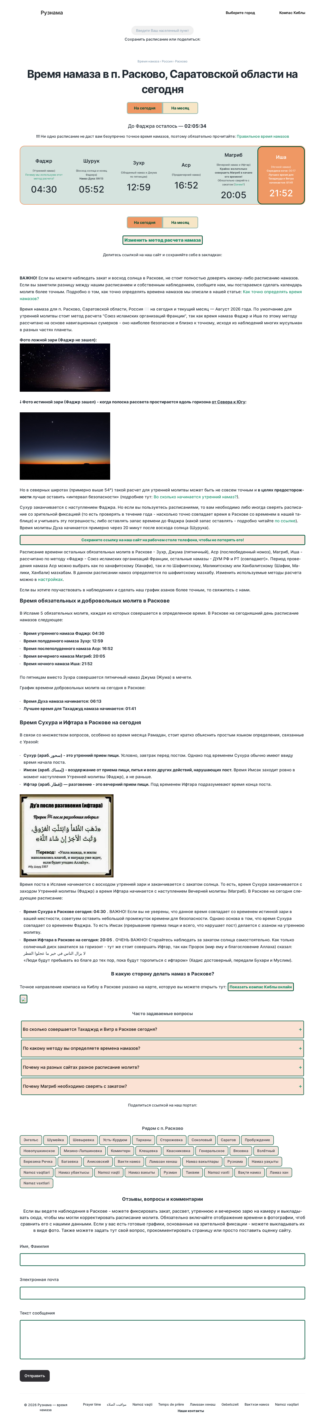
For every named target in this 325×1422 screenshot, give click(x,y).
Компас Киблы (292, 12)
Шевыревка (83, 1140)
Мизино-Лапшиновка (83, 1151)
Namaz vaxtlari (36, 1183)
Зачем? (239, 184)
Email (197, 48)
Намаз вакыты (141, 1172)
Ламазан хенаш (163, 1161)
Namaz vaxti (218, 1172)
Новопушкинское (39, 1151)
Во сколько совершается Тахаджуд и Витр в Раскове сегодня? (90, 1029)
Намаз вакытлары (202, 1161)
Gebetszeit (230, 1404)
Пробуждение (257, 1140)
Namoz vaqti (109, 1172)
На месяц (180, 108)
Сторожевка (171, 1140)
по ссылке (285, 520)
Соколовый (202, 1140)
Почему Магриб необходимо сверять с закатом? (75, 1086)
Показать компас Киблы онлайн (261, 986)
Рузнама (52, 12)
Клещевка (148, 1151)
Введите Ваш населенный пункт (162, 30)
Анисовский (98, 1161)
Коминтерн (120, 1151)
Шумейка (55, 1140)
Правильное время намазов (263, 136)
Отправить (35, 1375)
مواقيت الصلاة (117, 1404)
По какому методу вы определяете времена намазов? (81, 1048)
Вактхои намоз (257, 1404)
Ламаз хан (279, 1172)
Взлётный (266, 1151)
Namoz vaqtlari (37, 1172)
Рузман (170, 1172)
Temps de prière (171, 1404)
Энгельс (31, 1140)
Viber (167, 48)
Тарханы (143, 1140)
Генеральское (212, 1151)
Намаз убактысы (74, 1172)
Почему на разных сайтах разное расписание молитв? (81, 1067)
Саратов (228, 1140)
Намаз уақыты (265, 1161)
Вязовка (240, 1151)
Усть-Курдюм (115, 1140)
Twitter (147, 48)
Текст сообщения (37, 1313)
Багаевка (69, 1161)
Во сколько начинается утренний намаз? (195, 496)
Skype (157, 48)
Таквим (192, 1172)
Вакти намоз (129, 1161)
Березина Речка (38, 1161)
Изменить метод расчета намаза (162, 240)
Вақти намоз (249, 1172)
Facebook (137, 48)
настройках (50, 579)
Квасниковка (178, 1151)
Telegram (177, 48)
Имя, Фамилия (34, 1246)
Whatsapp (187, 48)
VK (127, 48)
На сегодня (144, 108)
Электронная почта (39, 1279)
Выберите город (240, 12)
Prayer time (92, 1404)
